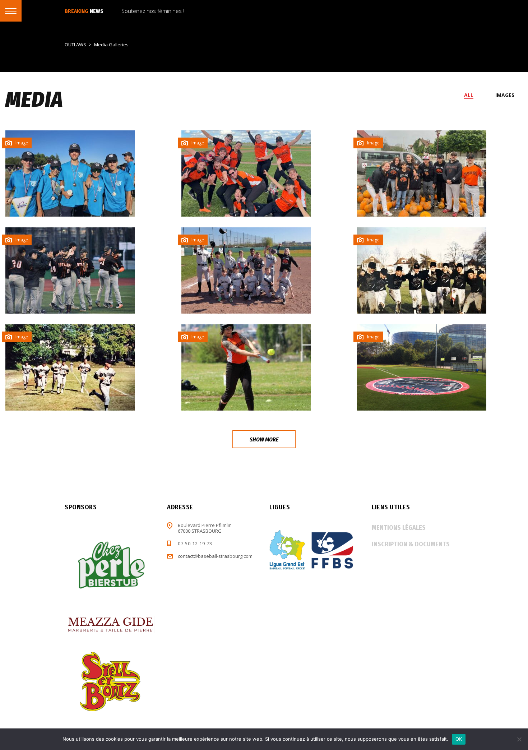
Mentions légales (399, 528)
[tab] (473, 95)
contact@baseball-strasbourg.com (215, 556)
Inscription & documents (411, 544)
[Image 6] (421, 367)
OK (458, 739)
